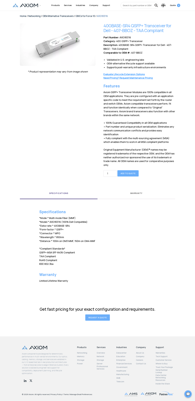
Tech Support (162, 356)
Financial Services (124, 363)
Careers (139, 360)
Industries (80, 5)
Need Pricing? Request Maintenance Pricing (128, 77)
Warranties (160, 353)
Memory (80, 356)
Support (106, 5)
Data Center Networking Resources (161, 377)
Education (120, 356)
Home (23, 16)
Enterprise (120, 360)
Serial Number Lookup (162, 371)
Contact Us (141, 363)
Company (93, 5)
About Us (140, 353)
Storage (80, 360)
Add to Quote (128, 173)
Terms (66, 394)
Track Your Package (164, 367)
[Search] (156, 5)
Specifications (58, 193)
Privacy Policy (56, 394)
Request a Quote (97, 317)
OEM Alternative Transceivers (58, 16)
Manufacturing (122, 374)
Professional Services (102, 367)
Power (80, 363)
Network (100, 356)
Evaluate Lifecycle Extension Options (124, 74)
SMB (118, 378)
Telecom (120, 381)
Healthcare (121, 371)
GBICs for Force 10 (85, 16)
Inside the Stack (163, 384)
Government (121, 367)
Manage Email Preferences (81, 394)
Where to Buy (162, 363)
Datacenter (121, 353)
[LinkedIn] (25, 380)
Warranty (136, 193)
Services (68, 5)
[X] (31, 380)
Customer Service (164, 360)
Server (100, 363)
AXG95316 (102, 16)
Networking (34, 16)
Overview (101, 353)
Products (55, 5)
